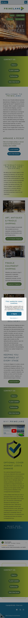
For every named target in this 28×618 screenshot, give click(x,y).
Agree (15, 314)
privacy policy (20, 309)
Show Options (13, 318)
